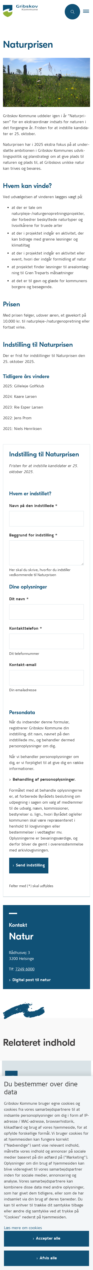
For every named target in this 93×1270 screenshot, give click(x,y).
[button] (88, 11)
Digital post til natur (31, 980)
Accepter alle (48, 1238)
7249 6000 (24, 969)
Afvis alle (48, 1258)
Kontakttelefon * (25, 628)
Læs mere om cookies (23, 1227)
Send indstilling (30, 865)
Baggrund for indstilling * (33, 535)
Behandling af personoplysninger (44, 779)
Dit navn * (19, 599)
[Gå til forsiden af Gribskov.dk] (31, 11)
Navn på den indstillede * (33, 506)
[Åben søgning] (72, 11)
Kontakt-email (22, 665)
